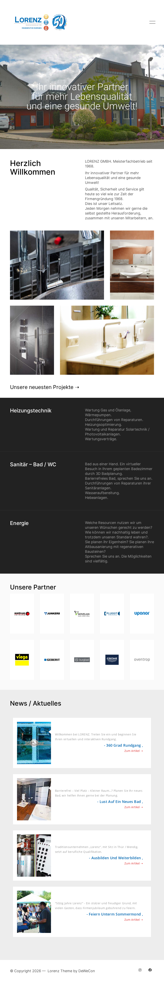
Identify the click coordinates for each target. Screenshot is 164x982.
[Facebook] (150, 970)
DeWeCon (86, 971)
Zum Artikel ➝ (133, 751)
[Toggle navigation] (151, 22)
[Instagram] (140, 970)
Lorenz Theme (60, 971)
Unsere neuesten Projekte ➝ (44, 387)
